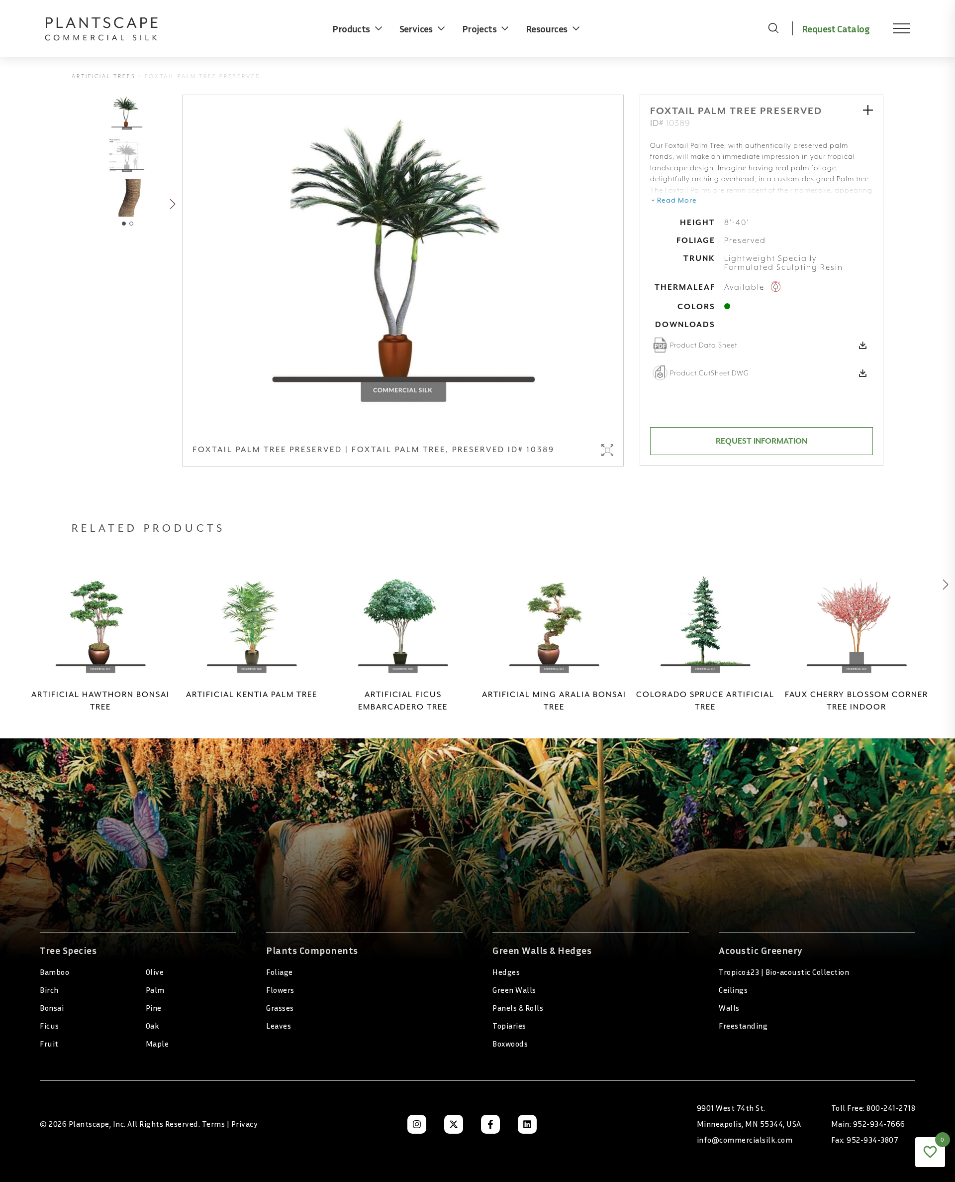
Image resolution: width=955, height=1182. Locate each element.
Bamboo (54, 972)
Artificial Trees (104, 76)
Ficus (49, 1026)
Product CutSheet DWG (709, 373)
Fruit (49, 1044)
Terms (213, 1124)
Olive (155, 972)
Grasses (280, 1008)
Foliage (279, 972)
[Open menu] (894, 28)
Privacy (244, 1124)
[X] (453, 1124)
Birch (49, 990)
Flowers (280, 990)
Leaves (278, 1026)
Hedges (506, 972)
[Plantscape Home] (109, 28)
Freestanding (743, 1026)
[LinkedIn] (527, 1124)
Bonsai (52, 1008)
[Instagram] (416, 1124)
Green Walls (514, 990)
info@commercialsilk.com (745, 1140)
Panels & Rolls (517, 1008)
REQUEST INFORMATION (761, 441)
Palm (155, 990)
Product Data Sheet (703, 345)
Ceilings (733, 990)
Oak (153, 1026)
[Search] (773, 28)
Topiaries (509, 1026)
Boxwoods (510, 1044)
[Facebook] (490, 1124)
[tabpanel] (127, 198)
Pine (154, 1008)
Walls (729, 1008)
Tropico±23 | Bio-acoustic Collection (784, 972)
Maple (157, 1044)
